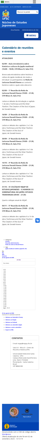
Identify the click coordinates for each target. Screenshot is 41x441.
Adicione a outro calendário (13, 327)
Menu (32, 35)
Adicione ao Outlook (11, 322)
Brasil (7, 2)
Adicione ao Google (10, 320)
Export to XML (9, 330)
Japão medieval (9, 248)
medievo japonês (19, 248)
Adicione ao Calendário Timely (14, 317)
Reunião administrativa (12, 243)
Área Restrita (15, 30)
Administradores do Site (30, 30)
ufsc (25, 248)
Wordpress (6, 434)
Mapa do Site (27, 7)
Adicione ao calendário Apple (13, 325)
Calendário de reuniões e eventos (17, 49)
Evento (7, 241)
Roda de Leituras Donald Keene (14, 244)
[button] (11, 315)
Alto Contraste (15, 7)
